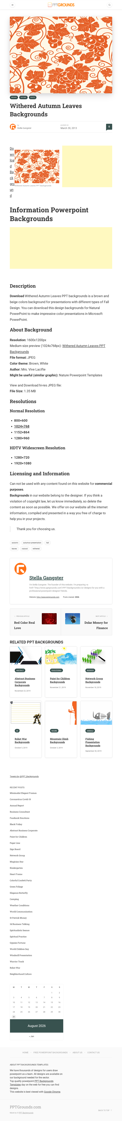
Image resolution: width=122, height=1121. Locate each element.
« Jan (31, 1036)
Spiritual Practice (18, 936)
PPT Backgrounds (26, 1113)
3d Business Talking (19, 924)
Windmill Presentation (21, 955)
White (32, 97)
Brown (14, 97)
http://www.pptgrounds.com (48, 597)
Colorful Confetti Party (21, 880)
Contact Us (93, 1052)
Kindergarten (16, 867)
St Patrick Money (18, 917)
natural (25, 549)
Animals (90, 730)
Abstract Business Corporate (23, 830)
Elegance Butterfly (19, 892)
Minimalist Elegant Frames (23, 793)
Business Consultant (20, 811)
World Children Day (19, 949)
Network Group (17, 855)
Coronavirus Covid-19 (20, 799)
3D (17, 730)
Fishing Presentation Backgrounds (92, 742)
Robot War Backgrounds (22, 740)
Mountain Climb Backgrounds (59, 740)
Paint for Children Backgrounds (60, 680)
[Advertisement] (87, 166)
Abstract (20, 670)
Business (90, 670)
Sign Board (15, 849)
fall (47, 543)
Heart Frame (16, 874)
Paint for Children (18, 836)
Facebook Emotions (19, 818)
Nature (23, 97)
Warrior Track (17, 961)
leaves (14, 549)
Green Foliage (16, 886)
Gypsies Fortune (17, 942)
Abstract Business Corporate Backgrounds (25, 682)
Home (25, 1052)
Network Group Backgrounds (94, 680)
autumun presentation (32, 543)
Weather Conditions (19, 905)
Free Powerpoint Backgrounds (50, 1052)
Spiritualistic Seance (19, 930)
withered (36, 549)
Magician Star (17, 861)
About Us (77, 1052)
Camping (14, 899)
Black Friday (16, 824)
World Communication (21, 911)
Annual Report (17, 805)
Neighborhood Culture (21, 974)
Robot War (15, 967)
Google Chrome (52, 1091)
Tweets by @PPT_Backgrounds (24, 776)
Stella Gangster (24, 128)
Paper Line (15, 843)
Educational (56, 670)
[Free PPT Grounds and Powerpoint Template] (61, 5)
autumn (15, 543)
